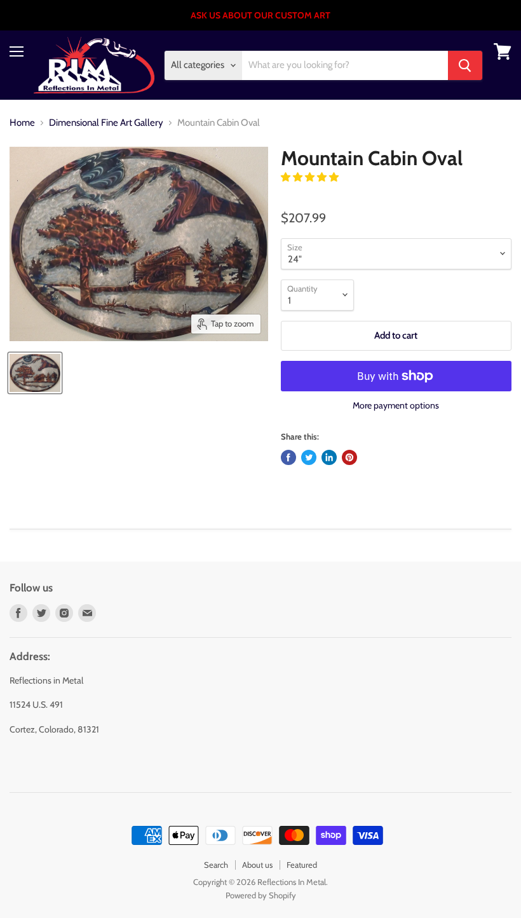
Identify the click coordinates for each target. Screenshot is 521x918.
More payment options (396, 405)
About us (257, 865)
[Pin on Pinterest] (349, 457)
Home (22, 123)
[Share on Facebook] (288, 457)
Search (216, 865)
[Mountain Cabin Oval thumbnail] (35, 373)
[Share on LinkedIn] (329, 457)
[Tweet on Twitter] (308, 457)
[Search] (465, 65)
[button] (311, 177)
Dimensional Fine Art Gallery (106, 123)
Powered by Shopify (261, 895)
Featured (302, 865)
